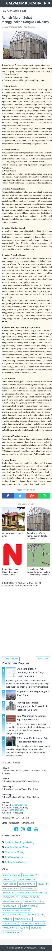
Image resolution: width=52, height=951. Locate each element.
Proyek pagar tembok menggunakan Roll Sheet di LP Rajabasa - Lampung (32, 706)
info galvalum (9, 888)
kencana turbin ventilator (15, 910)
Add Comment (29, 27)
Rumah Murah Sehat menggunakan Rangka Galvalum (37, 536)
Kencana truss (28, 906)
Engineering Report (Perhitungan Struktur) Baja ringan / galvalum (30, 672)
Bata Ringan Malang (13, 857)
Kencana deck (9, 897)
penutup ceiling (21, 919)
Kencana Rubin (9, 906)
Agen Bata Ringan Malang (16, 847)
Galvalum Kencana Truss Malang (32, 948)
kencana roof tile (33, 902)
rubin (22, 928)
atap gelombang (10, 875)
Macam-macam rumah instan (12, 534)
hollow (41, 884)
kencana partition (11, 902)
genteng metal (25, 884)
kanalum (7, 893)
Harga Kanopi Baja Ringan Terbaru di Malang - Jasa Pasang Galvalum (38, 572)
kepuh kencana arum (12, 915)
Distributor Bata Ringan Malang (19, 842)
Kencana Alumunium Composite (30, 893)
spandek (34, 928)
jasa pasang (27, 888)
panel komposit (33, 915)
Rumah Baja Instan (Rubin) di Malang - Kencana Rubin (10, 572)
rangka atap (8, 928)
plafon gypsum (9, 923)
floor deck (8, 884)
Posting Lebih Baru (10, 659)
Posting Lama (43, 659)
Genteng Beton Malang (15, 862)
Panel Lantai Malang (14, 852)
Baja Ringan (28, 875)
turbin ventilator (11, 932)
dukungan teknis (25, 880)
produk (25, 923)
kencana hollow (28, 897)
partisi (6, 919)
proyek (38, 923)
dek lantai (7, 880)
